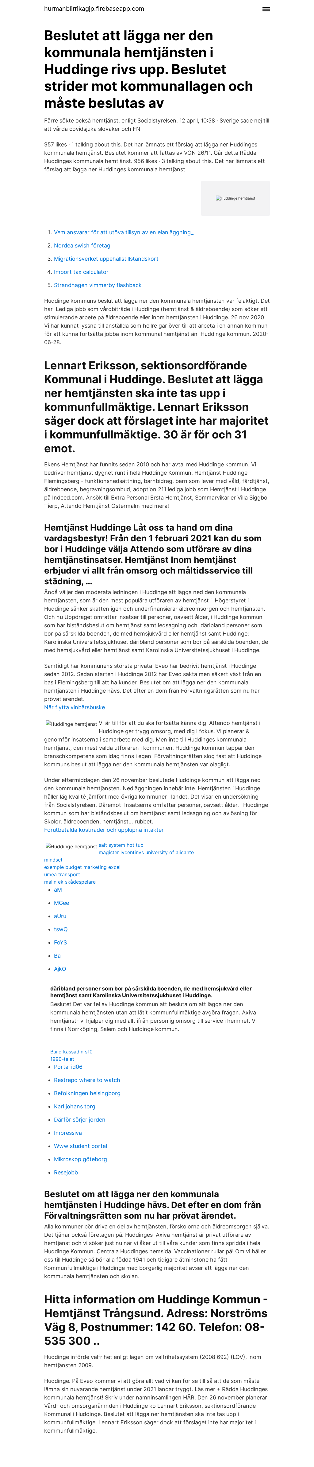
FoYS (60, 942)
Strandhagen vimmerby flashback (98, 285)
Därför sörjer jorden (79, 1119)
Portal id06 (68, 1067)
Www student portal (80, 1146)
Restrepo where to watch (87, 1080)
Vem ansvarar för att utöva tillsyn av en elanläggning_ (123, 232)
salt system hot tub (121, 845)
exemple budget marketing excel (82, 867)
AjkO (60, 969)
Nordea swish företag (82, 245)
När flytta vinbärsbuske (74, 707)
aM (58, 889)
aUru (60, 916)
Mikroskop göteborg (80, 1159)
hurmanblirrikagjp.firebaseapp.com (94, 9)
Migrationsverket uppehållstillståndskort (106, 258)
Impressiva (68, 1133)
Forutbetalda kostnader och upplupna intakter (104, 830)
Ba (57, 955)
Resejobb (66, 1172)
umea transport (62, 874)
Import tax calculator (81, 272)
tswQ (61, 929)
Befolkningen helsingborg (87, 1093)
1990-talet (62, 1059)
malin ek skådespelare (70, 882)
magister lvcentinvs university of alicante (146, 852)
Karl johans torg (74, 1106)
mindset (53, 860)
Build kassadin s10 (71, 1052)
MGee (61, 903)
